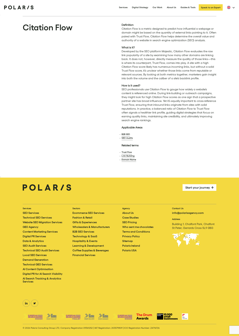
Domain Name (129, 159)
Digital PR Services (34, 236)
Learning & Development (88, 245)
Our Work (157, 7)
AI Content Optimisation (38, 269)
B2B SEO (126, 134)
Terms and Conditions (136, 231)
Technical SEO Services (37, 217)
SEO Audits (127, 138)
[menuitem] (230, 7)
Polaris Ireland (131, 245)
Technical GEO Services (37, 264)
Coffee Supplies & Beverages (90, 250)
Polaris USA (129, 250)
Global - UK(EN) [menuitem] (234, 9)
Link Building (128, 156)
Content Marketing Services (40, 231)
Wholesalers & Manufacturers (91, 226)
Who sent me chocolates (137, 226)
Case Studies (130, 217)
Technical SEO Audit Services (41, 250)
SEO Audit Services (34, 245)
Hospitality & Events (84, 241)
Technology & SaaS (84, 236)
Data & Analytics (33, 241)
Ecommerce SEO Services (88, 212)
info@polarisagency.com (188, 212)
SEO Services (31, 212)
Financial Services (83, 255)
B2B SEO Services (83, 231)
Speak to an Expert (210, 7)
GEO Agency (30, 226)
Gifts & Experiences (84, 222)
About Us (171, 7)
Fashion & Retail (82, 217)
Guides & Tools (187, 7)
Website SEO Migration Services (42, 222)
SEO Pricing (129, 222)
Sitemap (127, 241)
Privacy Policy (131, 236)
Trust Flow (127, 152)
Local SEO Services (35, 255)
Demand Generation (35, 259)
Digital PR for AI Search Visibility (43, 273)
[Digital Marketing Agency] (18, 7)
